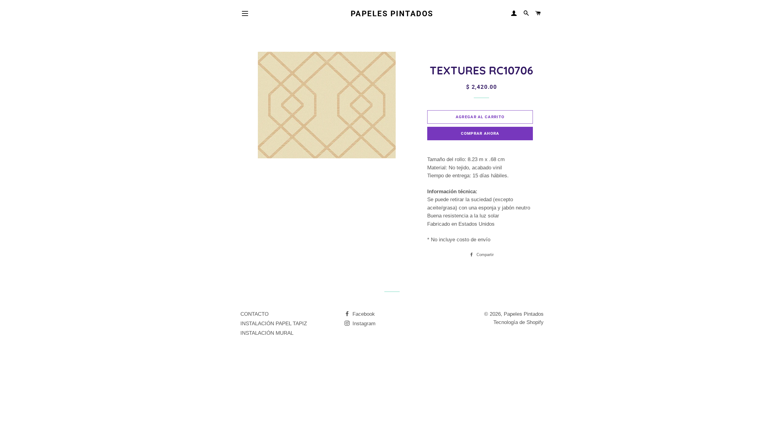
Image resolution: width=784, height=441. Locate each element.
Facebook (363, 314)
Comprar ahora (480, 133)
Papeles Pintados (392, 13)
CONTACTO (254, 314)
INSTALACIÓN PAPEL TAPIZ (273, 323)
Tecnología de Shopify (518, 322)
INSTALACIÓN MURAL (266, 333)
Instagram (363, 323)
